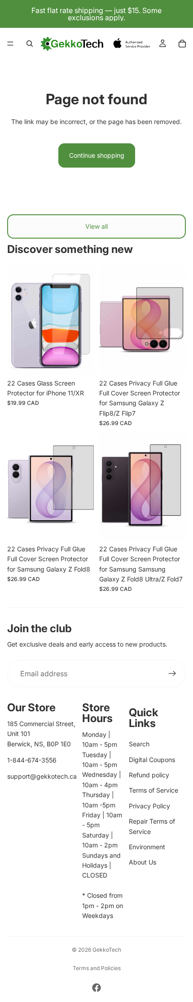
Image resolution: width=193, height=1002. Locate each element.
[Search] (29, 43)
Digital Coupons (152, 759)
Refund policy (149, 775)
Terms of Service (153, 790)
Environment (147, 847)
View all (96, 226)
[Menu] (10, 43)
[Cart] (182, 43)
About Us (142, 862)
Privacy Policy (149, 806)
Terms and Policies (97, 968)
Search (139, 744)
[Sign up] (172, 673)
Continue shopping (96, 155)
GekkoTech (106, 949)
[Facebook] (96, 987)
